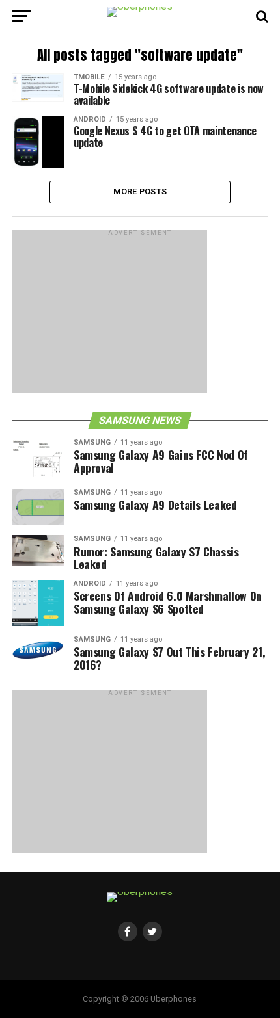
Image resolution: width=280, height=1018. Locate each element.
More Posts (140, 191)
